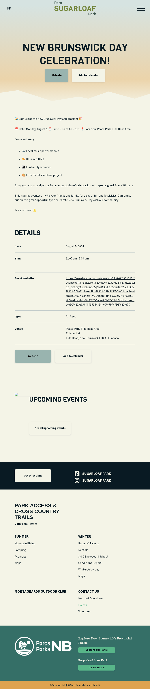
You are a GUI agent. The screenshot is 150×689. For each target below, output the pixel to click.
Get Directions (33, 476)
